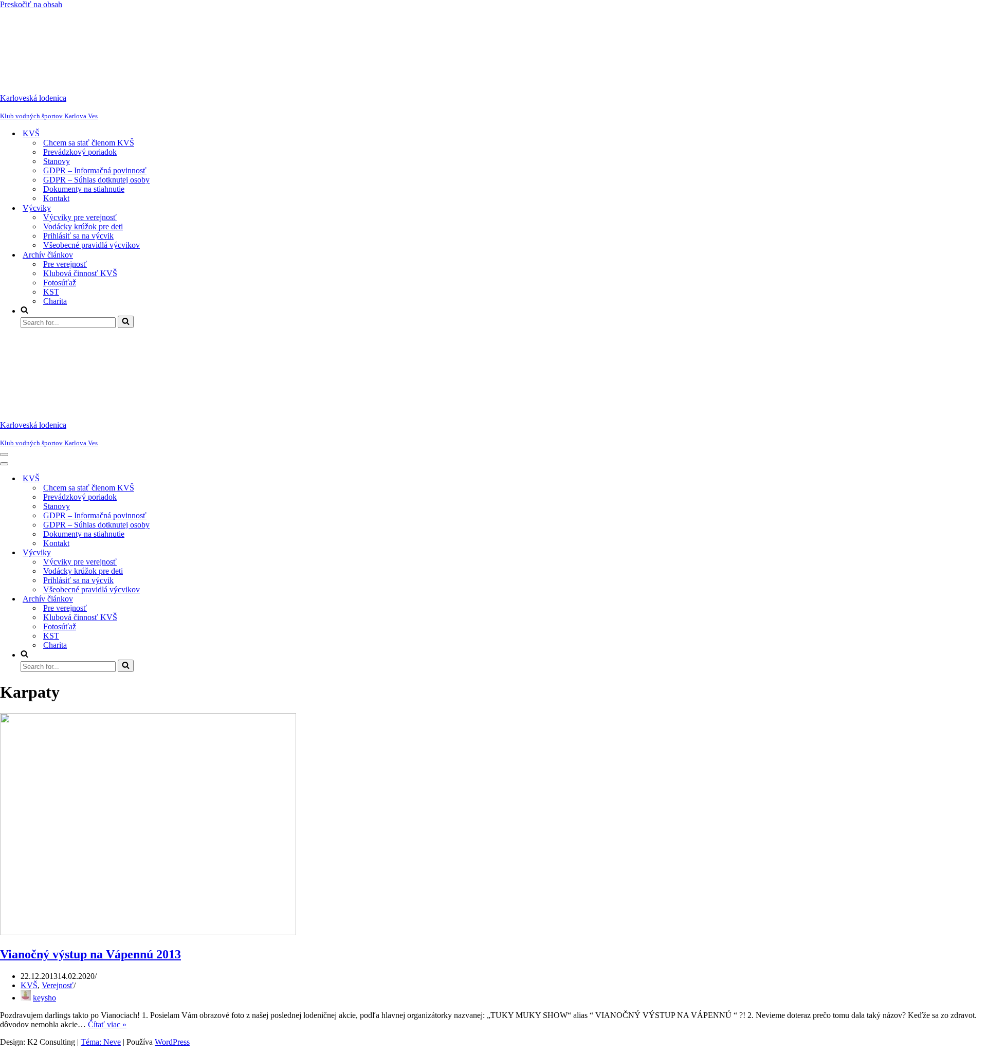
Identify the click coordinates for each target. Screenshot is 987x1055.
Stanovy (56, 161)
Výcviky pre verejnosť (80, 217)
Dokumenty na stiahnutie (83, 189)
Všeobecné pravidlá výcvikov (91, 245)
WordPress (172, 1042)
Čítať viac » (107, 1024)
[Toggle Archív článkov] (180, 599)
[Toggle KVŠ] (180, 479)
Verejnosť (58, 985)
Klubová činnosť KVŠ (80, 273)
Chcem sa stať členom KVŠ (88, 142)
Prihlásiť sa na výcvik (78, 235)
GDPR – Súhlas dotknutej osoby (96, 179)
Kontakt (56, 198)
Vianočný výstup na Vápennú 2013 (90, 954)
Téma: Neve (101, 1042)
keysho (44, 997)
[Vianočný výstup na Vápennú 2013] (148, 932)
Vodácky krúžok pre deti (83, 226)
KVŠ (29, 985)
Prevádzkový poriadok (80, 152)
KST (51, 291)
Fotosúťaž (59, 282)
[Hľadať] (126, 322)
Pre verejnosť (65, 264)
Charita (55, 301)
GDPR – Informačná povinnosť (95, 170)
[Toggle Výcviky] (180, 553)
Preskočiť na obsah (31, 4)
